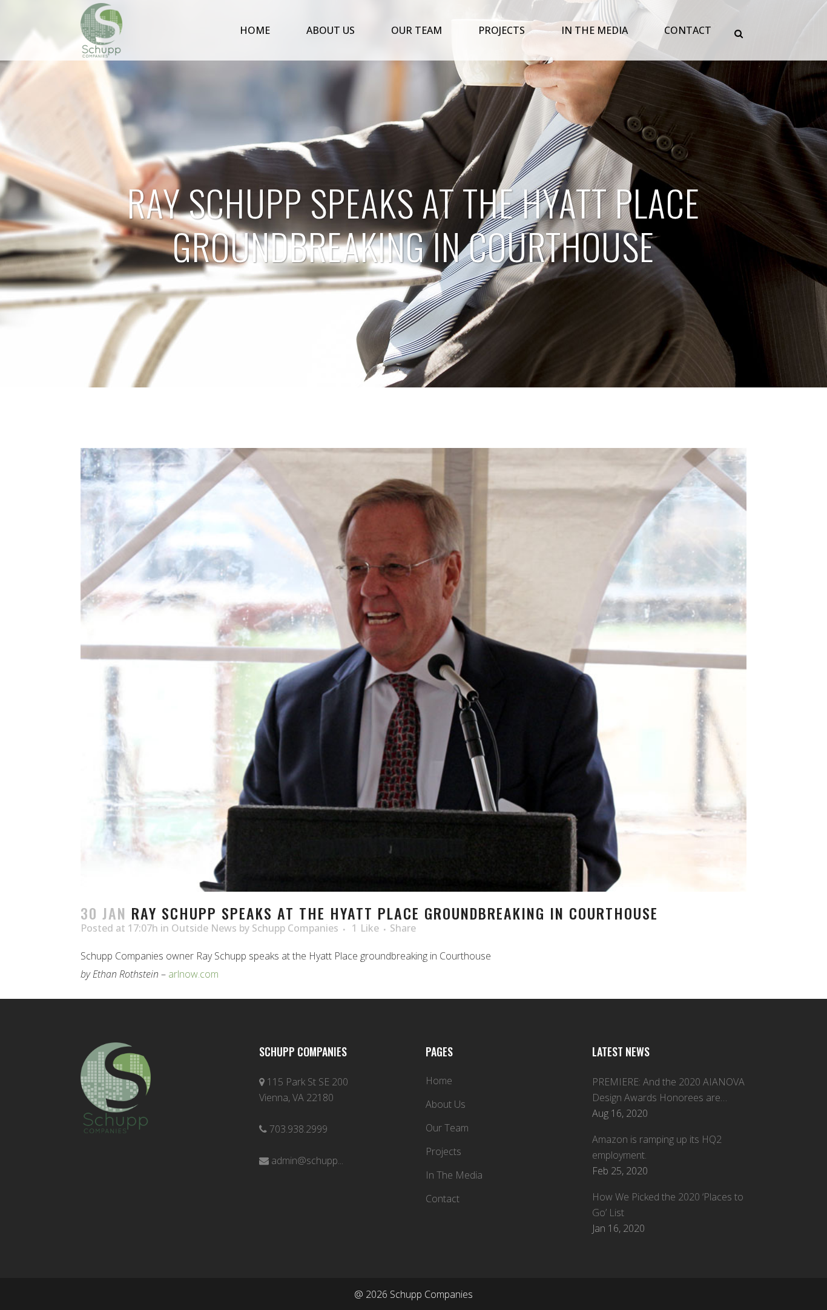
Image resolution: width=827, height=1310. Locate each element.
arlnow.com (193, 974)
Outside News (204, 928)
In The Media (454, 1175)
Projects (443, 1151)
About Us (446, 1104)
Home (439, 1080)
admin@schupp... (307, 1160)
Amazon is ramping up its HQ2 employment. (657, 1147)
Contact (443, 1198)
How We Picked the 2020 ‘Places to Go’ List (667, 1204)
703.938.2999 (298, 1129)
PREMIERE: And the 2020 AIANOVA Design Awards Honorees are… (668, 1089)
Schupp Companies (295, 928)
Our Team (447, 1127)
